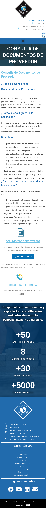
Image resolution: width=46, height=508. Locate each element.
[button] (23, 41)
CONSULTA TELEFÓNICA (23, 285)
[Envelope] (35, 489)
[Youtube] (19, 489)
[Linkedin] (27, 489)
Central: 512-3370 (38, 20)
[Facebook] (11, 489)
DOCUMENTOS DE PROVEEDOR (23, 241)
